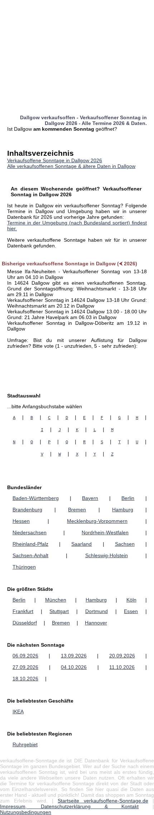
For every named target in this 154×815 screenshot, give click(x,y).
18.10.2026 (25, 678)
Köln (131, 600)
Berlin (127, 498)
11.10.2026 (122, 667)
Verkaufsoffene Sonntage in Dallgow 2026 (54, 160)
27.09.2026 (25, 667)
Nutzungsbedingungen (25, 812)
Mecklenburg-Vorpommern (97, 521)
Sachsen (125, 544)
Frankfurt (23, 611)
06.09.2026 (25, 656)
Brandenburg (27, 509)
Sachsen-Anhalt (30, 555)
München (55, 600)
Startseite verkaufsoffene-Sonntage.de (103, 801)
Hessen (21, 521)
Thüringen (24, 567)
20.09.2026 (122, 656)
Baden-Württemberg (36, 498)
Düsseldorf (25, 623)
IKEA (18, 711)
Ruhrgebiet (25, 744)
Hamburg (122, 509)
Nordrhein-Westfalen (105, 532)
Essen (131, 611)
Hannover (96, 623)
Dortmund (96, 611)
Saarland (81, 544)
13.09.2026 (74, 656)
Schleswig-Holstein (106, 555)
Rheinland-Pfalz (30, 544)
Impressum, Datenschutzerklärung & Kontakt (69, 806)
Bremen (77, 509)
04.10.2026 (74, 667)
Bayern (90, 498)
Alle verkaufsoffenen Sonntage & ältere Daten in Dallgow (71, 166)
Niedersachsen (30, 532)
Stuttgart (59, 611)
